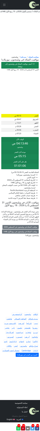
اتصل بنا (24, 411)
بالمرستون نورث (10, 323)
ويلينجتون (27, 314)
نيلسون (19, 328)
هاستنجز (27, 328)
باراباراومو (13, 341)
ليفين (16, 346)
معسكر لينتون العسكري (10, 350)
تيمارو (28, 341)
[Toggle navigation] (4, 5)
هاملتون (9, 319)
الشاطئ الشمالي (20, 319)
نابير (13, 328)
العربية (19, 419)
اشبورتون (10, 337)
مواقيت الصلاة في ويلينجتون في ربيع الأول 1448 (20, 231)
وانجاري (28, 332)
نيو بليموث (19, 332)
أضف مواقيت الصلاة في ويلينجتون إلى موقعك (20, 65)
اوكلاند (35, 314)
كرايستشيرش (17, 314)
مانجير (7, 328)
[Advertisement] (20, 34)
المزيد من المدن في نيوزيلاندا (27, 355)
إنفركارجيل (10, 332)
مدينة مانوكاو (33, 319)
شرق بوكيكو (33, 346)
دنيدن (36, 323)
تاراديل (35, 350)
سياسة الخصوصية (21, 403)
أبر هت (27, 337)
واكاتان (9, 346)
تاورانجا (29, 323)
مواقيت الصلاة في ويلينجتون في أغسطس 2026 (20, 227)
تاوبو (5, 341)
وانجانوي (35, 337)
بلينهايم (21, 341)
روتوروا (35, 328)
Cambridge (26, 350)
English (10, 419)
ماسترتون (23, 346)
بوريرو (35, 332)
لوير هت (21, 323)
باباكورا (35, 341)
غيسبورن (19, 337)
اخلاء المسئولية (22, 407)
